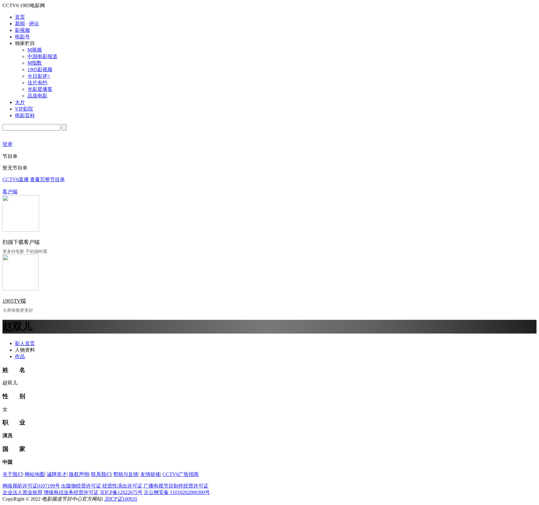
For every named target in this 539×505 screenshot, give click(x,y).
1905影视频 (39, 69)
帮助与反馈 (125, 474)
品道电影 (37, 95)
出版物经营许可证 (81, 485)
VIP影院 (24, 108)
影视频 (22, 30)
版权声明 (79, 474)
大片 (20, 102)
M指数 (34, 63)
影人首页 (25, 343)
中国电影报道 (42, 56)
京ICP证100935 (120, 499)
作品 (20, 356)
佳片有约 (37, 82)
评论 (34, 23)
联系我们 (101, 474)
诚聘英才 (57, 474)
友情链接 (150, 474)
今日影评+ (38, 76)
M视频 (34, 49)
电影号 (22, 36)
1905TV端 (14, 301)
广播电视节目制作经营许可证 (175, 485)
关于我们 (12, 474)
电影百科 (25, 115)
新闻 (20, 23)
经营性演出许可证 (122, 485)
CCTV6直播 (15, 179)
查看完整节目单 (47, 179)
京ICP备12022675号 (121, 492)
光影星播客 (39, 89)
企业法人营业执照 (22, 492)
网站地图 (35, 474)
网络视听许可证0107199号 (31, 485)
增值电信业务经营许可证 (71, 492)
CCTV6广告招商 (181, 474)
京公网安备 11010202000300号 (177, 492)
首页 (20, 17)
